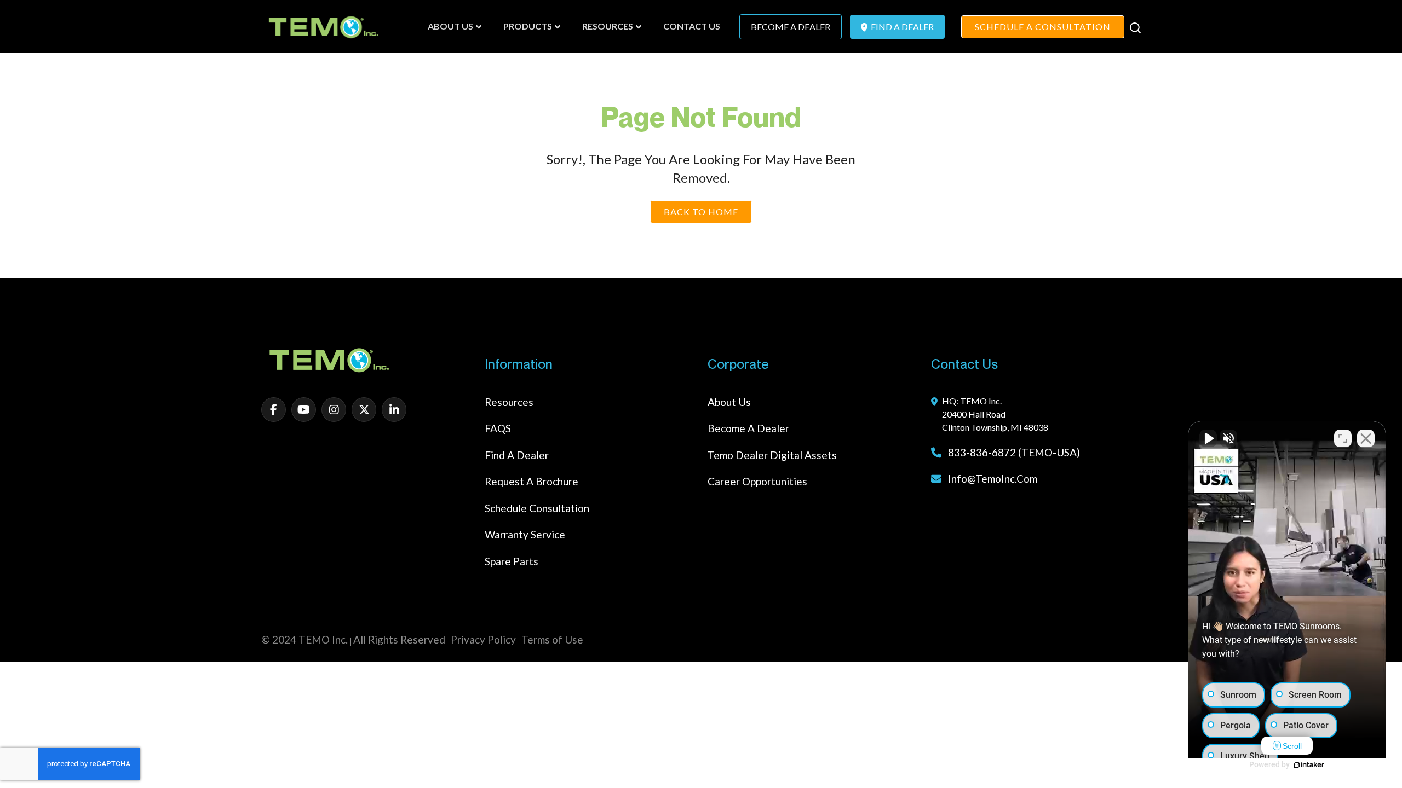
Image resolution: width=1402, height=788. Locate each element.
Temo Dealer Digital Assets (772, 455)
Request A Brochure (531, 481)
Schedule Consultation (537, 508)
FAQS (498, 428)
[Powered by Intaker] (1308, 765)
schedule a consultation (1043, 26)
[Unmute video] (1208, 438)
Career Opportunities (757, 481)
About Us (729, 402)
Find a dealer (517, 455)
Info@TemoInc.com (992, 478)
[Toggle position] (1343, 438)
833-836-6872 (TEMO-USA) (1013, 452)
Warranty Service (525, 534)
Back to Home (701, 211)
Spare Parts (511, 561)
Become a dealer (748, 428)
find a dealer (901, 26)
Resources (509, 402)
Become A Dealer (790, 26)
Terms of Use (552, 639)
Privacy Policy (483, 639)
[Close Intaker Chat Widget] (1366, 438)
